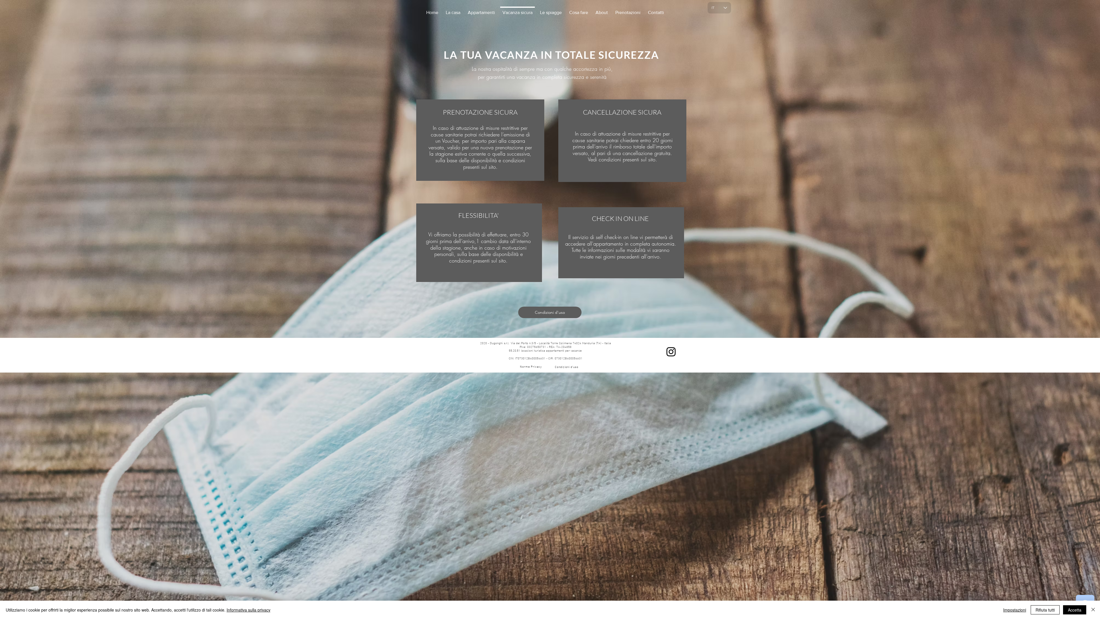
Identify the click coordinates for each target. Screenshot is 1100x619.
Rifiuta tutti (1045, 610)
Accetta (1074, 610)
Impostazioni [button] (1014, 610)
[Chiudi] (1093, 609)
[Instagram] (671, 352)
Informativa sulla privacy (248, 610)
